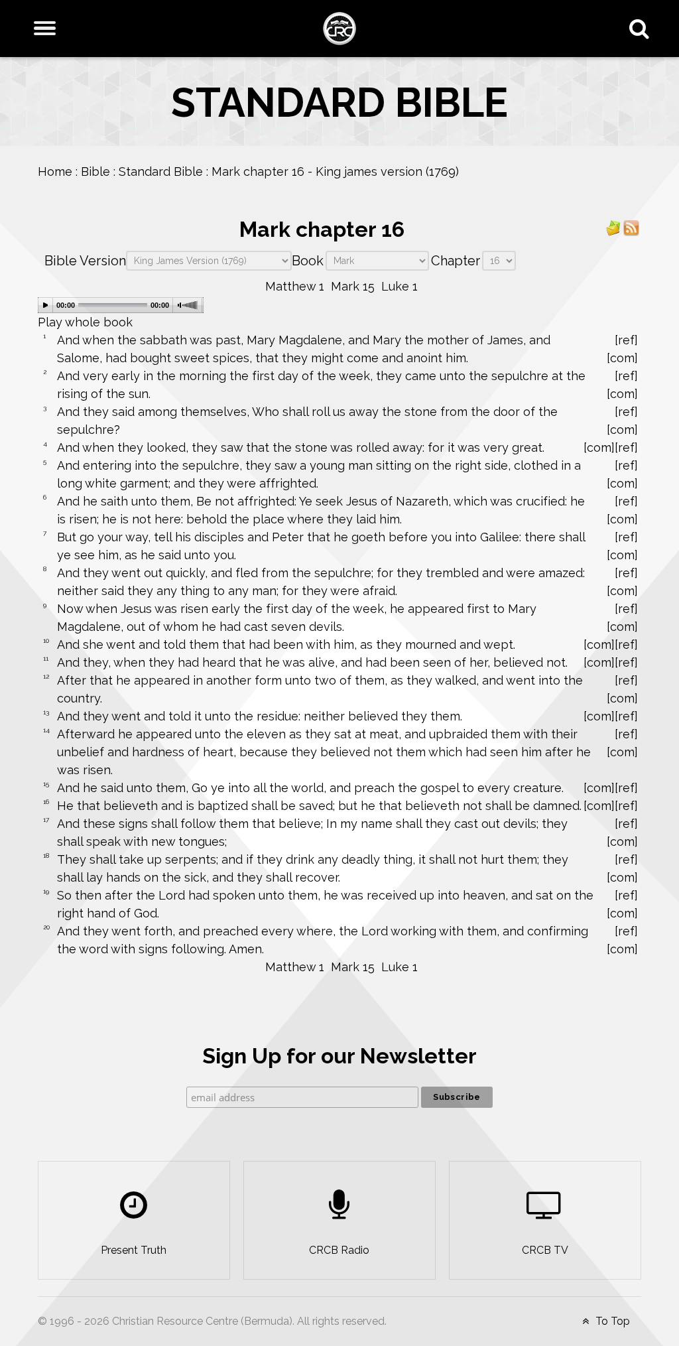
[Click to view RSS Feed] (631, 227)
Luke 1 (399, 286)
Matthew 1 (294, 286)
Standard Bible (161, 171)
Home (55, 171)
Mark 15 (353, 286)
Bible (95, 171)
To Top (611, 1321)
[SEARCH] (642, 28)
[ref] (626, 340)
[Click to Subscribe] (613, 227)
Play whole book (85, 322)
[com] (622, 358)
